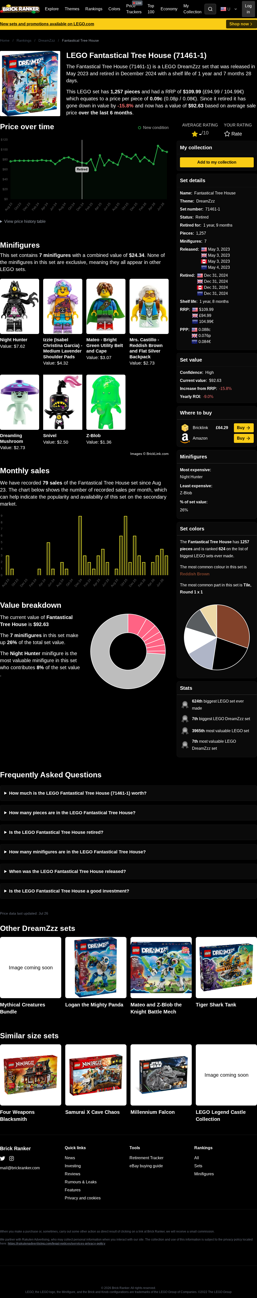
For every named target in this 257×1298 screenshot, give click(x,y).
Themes (72, 9)
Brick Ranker (15, 1148)
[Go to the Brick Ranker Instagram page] (11, 1158)
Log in (248, 9)
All (196, 1158)
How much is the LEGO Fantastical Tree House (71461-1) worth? (78, 793)
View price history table (25, 221)
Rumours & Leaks (81, 1182)
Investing (73, 1166)
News (70, 1158)
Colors (114, 9)
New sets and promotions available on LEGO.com (47, 24)
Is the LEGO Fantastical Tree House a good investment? (69, 891)
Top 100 (151, 9)
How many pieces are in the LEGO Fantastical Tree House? (72, 812)
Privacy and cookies (83, 1198)
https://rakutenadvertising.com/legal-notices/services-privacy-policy (56, 1243)
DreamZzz (46, 40)
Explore (52, 9)
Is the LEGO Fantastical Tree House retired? (56, 832)
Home (5, 40)
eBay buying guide (146, 1166)
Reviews (72, 1174)
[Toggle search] (210, 9)
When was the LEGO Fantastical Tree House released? (67, 871)
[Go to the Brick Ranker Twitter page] (2, 1158)
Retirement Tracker (146, 1158)
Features (73, 1190)
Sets (198, 1166)
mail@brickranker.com (20, 1168)
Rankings (93, 9)
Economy (169, 9)
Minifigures (204, 1174)
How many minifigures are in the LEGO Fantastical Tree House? (77, 851)
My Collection (192, 9)
